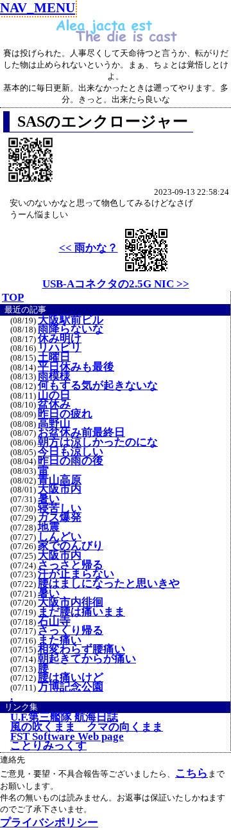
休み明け (59, 338)
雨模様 (54, 376)
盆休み (54, 404)
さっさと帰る (70, 565)
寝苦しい (59, 508)
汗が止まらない (76, 574)
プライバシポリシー (49, 822)
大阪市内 (59, 489)
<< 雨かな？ (88, 248)
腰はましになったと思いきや (109, 583)
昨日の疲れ (65, 414)
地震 (49, 527)
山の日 (54, 395)
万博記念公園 (70, 687)
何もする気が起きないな (98, 385)
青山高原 (59, 480)
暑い (49, 498)
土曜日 (54, 357)
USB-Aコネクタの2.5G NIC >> (115, 284)
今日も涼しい (70, 451)
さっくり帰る (70, 630)
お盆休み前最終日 (81, 432)
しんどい (59, 536)
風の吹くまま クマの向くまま (86, 727)
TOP (13, 297)
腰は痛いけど (70, 677)
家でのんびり (70, 545)
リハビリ (59, 347)
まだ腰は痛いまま (81, 612)
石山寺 (54, 621)
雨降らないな (70, 329)
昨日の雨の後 (70, 460)
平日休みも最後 (76, 367)
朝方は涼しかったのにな (98, 442)
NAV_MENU (37, 7)
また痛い (59, 640)
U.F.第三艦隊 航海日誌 (64, 717)
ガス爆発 (59, 517)
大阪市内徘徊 (70, 602)
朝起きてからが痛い (87, 658)
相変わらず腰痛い (81, 649)
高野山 (54, 423)
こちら (191, 773)
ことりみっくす (48, 745)
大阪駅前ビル (70, 320)
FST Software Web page (67, 736)
